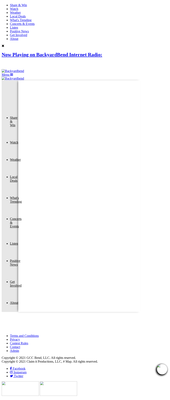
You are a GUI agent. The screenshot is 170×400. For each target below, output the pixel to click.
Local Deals (18, 16)
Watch (14, 9)
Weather (15, 12)
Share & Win (18, 5)
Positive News (19, 31)
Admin (14, 350)
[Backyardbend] (13, 71)
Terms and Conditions (24, 335)
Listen (14, 27)
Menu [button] (6, 74)
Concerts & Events (22, 24)
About (14, 38)
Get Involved (18, 35)
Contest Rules (19, 343)
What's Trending (21, 20)
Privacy (15, 339)
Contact (15, 347)
